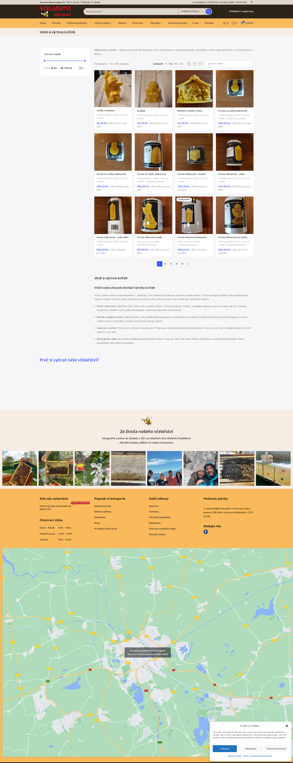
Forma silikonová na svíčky (232, 237)
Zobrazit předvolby (276, 748)
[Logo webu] (55, 11)
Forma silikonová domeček (192, 237)
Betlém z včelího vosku (190, 111)
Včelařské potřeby (236, 118)
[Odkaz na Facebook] (251, 2)
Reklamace (155, 523)
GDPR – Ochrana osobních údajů (257, 756)
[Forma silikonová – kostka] (194, 152)
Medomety (100, 517)
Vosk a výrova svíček (148, 241)
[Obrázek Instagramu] (19, 468)
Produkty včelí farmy (105, 529)
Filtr (81, 68)
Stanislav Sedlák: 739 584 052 (233, 2)
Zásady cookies (235, 756)
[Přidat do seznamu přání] (128, 73)
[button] (286, 725)
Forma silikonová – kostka (192, 174)
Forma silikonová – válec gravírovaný (231, 175)
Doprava (153, 506)
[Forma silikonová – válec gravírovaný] (234, 152)
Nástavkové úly (102, 506)
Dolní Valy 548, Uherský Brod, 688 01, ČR (64, 507)
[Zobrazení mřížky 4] (200, 64)
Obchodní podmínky (159, 517)
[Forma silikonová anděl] (153, 215)
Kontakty (154, 512)
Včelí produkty (104, 114)
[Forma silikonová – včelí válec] (113, 215)
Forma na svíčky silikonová (232, 111)
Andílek (141, 111)
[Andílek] (153, 89)
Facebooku (166, 443)
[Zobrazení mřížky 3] (194, 64)
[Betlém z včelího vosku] (194, 89)
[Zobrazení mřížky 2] (189, 64)
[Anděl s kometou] (113, 88)
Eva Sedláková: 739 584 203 (205, 2)
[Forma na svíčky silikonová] (234, 89)
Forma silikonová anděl (149, 237)
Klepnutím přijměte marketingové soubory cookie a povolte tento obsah (147, 652)
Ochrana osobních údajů (162, 529)
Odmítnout (250, 748)
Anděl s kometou (105, 111)
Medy (97, 523)
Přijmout (224, 748)
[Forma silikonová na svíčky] (234, 215)
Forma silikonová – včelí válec (113, 237)
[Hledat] (209, 11)
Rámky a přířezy (102, 512)
